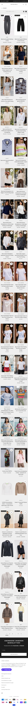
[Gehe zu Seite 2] (21, 633)
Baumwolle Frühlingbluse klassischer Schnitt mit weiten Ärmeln (7, 255)
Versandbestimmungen (6, 680)
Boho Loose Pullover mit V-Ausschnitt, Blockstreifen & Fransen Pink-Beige (21, 441)
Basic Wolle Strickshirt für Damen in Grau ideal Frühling (7, 100)
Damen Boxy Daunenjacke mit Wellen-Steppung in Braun (7, 627)
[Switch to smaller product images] (26, 11)
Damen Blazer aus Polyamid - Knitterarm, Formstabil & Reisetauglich (7, 564)
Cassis (20, 66)
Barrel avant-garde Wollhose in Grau (7, 39)
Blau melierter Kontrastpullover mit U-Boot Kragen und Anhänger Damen (7, 410)
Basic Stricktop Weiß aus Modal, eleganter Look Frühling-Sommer (7, 70)
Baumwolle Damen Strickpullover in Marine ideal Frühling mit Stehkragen (7, 224)
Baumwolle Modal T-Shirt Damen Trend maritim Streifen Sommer (20, 286)
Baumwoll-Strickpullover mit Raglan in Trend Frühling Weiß (7, 192)
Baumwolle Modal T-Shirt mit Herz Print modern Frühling (21, 316)
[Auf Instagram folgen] (2, 693)
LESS (7, 530)
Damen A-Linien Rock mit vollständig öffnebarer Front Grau (21, 533)
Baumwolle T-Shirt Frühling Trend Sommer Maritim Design (21, 348)
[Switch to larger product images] (23, 11)
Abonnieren (14, 654)
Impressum (3, 685)
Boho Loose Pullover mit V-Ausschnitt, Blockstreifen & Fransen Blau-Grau (7, 441)
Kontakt (3, 687)
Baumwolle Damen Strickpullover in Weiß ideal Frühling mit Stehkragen (21, 224)
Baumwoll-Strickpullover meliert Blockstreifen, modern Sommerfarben (20, 162)
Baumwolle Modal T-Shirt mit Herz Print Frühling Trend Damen (7, 317)
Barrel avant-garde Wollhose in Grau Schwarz (21, 39)
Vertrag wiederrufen (5, 689)
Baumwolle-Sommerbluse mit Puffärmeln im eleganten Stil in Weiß (20, 379)
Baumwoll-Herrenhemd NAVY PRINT (7, 161)
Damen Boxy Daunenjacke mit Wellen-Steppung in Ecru (20, 627)
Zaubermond (21, 158)
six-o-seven (7, 66)
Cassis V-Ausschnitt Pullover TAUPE (21, 503)
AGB (2, 676)
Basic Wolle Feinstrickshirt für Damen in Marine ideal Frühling (21, 70)
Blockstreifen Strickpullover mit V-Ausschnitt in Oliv (21, 409)
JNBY (7, 37)
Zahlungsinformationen (6, 673)
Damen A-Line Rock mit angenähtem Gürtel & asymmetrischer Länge (7, 533)
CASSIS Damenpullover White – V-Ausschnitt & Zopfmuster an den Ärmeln (7, 504)
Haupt (20, 97)
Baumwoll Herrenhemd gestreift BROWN (21, 100)
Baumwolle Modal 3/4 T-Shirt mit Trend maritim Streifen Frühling (7, 286)
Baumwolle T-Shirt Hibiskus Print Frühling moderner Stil (7, 376)
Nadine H (7, 127)
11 (18, 633)
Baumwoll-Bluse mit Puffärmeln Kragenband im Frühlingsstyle (7, 131)
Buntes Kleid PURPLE (7, 471)
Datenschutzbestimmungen (7, 682)
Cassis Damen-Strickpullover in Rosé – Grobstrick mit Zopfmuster (21, 473)
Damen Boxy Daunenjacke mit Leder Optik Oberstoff (20, 596)
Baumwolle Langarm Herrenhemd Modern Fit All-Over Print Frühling (21, 255)
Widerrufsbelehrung (5, 678)
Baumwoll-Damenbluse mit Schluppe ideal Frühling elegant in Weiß (21, 131)
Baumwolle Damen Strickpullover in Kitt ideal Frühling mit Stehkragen (20, 193)
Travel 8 (7, 561)
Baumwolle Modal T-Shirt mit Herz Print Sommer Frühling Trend (7, 348)
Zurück (5, 8)
